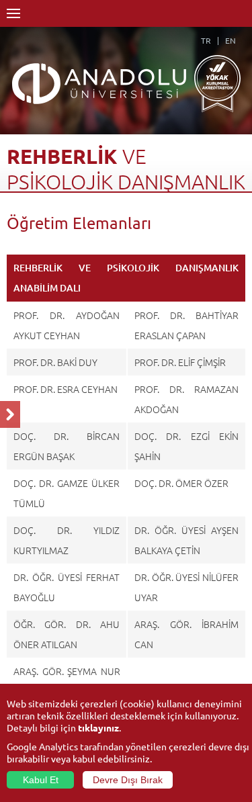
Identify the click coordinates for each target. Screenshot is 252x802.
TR (206, 40)
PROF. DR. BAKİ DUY (55, 362)
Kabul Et (40, 779)
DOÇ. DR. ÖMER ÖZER (181, 483)
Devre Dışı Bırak (128, 779)
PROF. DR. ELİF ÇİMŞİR (180, 362)
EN (230, 40)
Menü (13, 13)
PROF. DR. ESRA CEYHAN (65, 389)
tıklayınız (98, 727)
